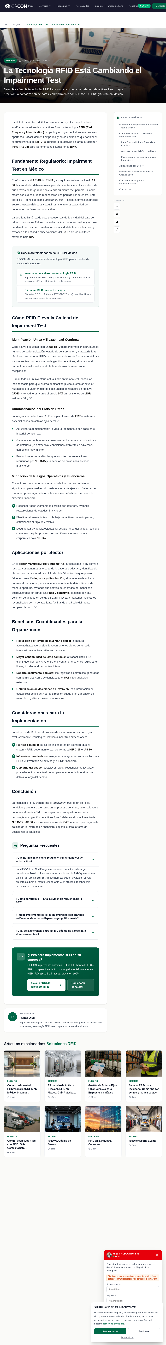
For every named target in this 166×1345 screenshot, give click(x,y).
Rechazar (144, 1331)
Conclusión (125, 189)
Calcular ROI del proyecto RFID (41, 985)
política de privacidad (113, 1323)
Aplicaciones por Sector (131, 165)
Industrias (62, 6)
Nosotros (133, 6)
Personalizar (127, 1337)
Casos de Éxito (115, 6)
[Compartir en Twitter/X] (117, 214)
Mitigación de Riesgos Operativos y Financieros (139, 158)
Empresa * (111, 1296)
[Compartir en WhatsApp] (117, 222)
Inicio (31, 6)
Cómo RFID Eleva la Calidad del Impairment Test (135, 135)
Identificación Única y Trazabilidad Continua (138, 144)
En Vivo (145, 6)
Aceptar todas (110, 1331)
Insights (99, 6)
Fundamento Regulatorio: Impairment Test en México (138, 126)
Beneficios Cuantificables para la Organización (136, 173)
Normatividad (82, 6)
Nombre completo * (115, 1284)
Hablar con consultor (78, 985)
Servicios (43, 6)
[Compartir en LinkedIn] (117, 206)
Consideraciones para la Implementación (131, 182)
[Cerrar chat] (157, 1255)
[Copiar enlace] (117, 229)
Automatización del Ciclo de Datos (138, 151)
